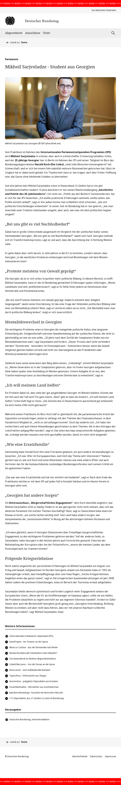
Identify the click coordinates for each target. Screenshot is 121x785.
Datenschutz (96, 756)
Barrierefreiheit (79, 756)
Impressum (110, 756)
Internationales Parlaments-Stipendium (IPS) (31, 635)
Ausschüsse (32, 33)
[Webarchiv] (31, 20)
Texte (46, 33)
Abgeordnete (14, 33)
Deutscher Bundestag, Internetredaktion (29, 719)
